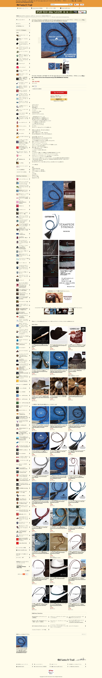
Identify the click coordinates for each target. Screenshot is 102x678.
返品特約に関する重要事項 (37, 88)
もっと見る (27, 570)
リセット (84, 634)
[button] (79, 8)
